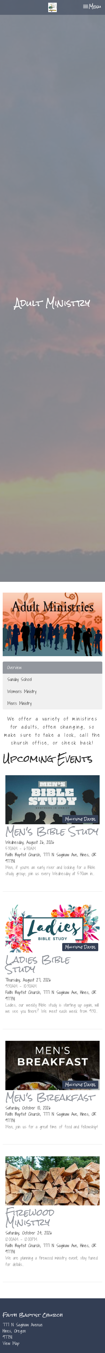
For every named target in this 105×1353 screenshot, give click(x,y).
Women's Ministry (21, 691)
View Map (11, 1343)
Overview (14, 667)
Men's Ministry (19, 703)
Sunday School (19, 679)
